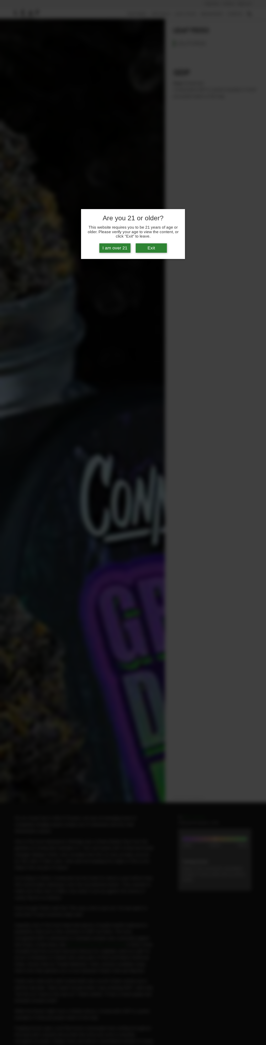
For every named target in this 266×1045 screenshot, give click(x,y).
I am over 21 (114, 247)
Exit (151, 247)
